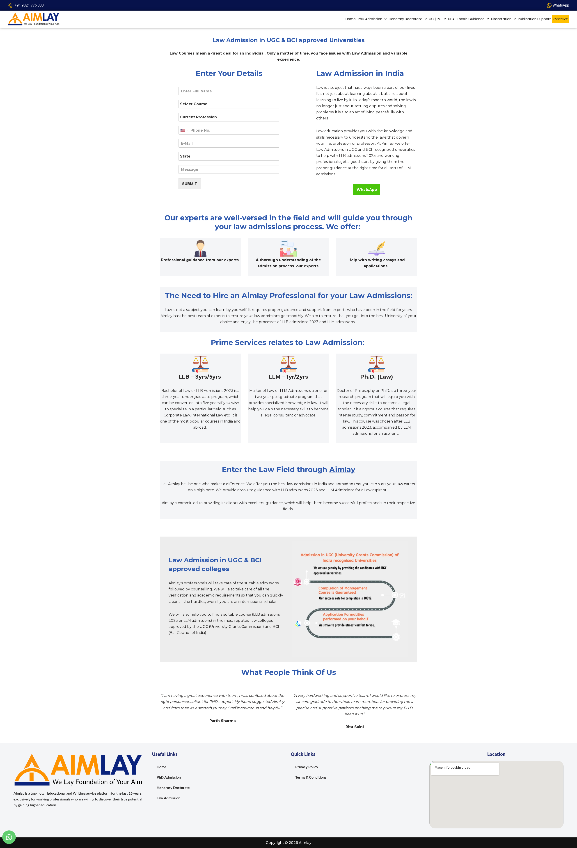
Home (351, 18)
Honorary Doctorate (405, 18)
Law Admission (168, 798)
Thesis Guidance (471, 18)
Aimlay (342, 469)
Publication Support (534, 18)
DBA (451, 18)
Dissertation (501, 18)
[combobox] (184, 130)
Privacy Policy (306, 767)
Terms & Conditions (310, 777)
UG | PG (435, 18)
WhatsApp (367, 189)
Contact (560, 19)
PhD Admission (370, 18)
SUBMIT (189, 184)
